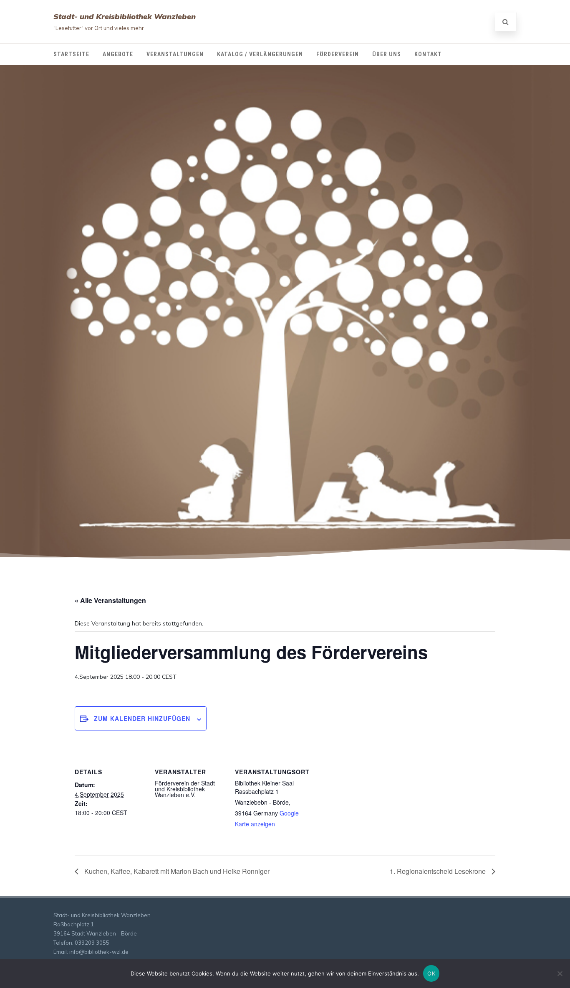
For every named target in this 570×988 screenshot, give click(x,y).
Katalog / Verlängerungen (260, 54)
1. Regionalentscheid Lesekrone (438, 871)
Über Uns (386, 54)
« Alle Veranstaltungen (110, 600)
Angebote (118, 54)
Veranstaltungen (175, 54)
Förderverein (337, 54)
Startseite (71, 54)
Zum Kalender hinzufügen (142, 718)
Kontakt (428, 54)
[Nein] (559, 973)
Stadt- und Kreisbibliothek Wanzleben (124, 16)
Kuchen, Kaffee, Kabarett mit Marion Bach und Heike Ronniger (176, 871)
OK (431, 973)
